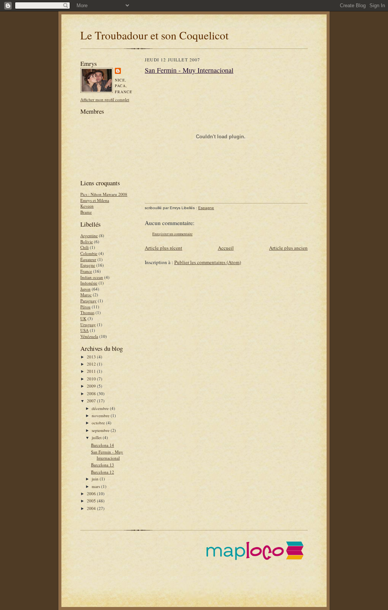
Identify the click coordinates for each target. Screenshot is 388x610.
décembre (101, 408)
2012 (92, 364)
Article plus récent (163, 247)
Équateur (88, 259)
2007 (92, 401)
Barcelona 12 (102, 472)
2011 (92, 371)
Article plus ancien (288, 247)
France (86, 271)
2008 (92, 393)
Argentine (89, 235)
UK (83, 318)
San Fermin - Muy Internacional (107, 455)
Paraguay (88, 300)
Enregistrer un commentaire (172, 233)
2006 (92, 493)
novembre (101, 415)
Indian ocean (91, 277)
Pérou (85, 307)
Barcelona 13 (102, 465)
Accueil (226, 247)
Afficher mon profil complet (104, 99)
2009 (92, 386)
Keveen (87, 206)
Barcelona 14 (102, 445)
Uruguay (88, 324)
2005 (92, 501)
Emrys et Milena (94, 200)
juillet (97, 437)
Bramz (86, 212)
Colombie (88, 253)
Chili (84, 247)
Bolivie (86, 241)
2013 (92, 357)
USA (84, 330)
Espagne (87, 265)
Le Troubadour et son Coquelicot (154, 35)
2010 (92, 379)
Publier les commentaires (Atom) (207, 262)
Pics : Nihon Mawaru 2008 (103, 194)
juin (96, 479)
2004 (92, 508)
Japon (85, 289)
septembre (101, 430)
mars (96, 486)
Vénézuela (89, 336)
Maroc (86, 294)
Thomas (87, 312)
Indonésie (88, 283)
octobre (99, 422)
